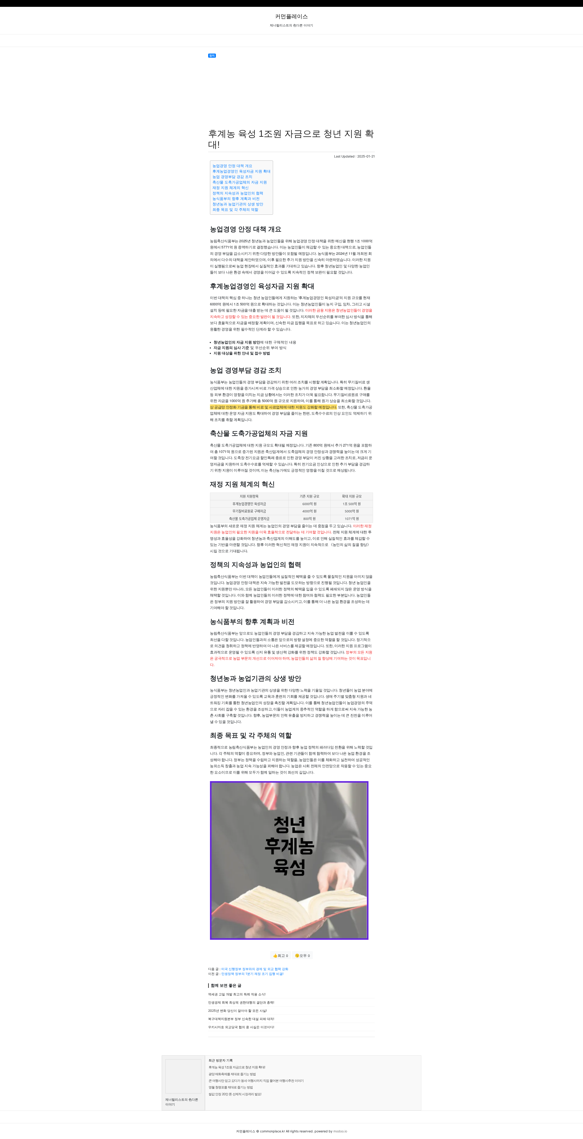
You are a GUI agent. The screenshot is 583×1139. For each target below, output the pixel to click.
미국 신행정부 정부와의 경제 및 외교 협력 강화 (254, 969)
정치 (212, 55)
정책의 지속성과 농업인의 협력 (237, 193)
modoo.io (340, 1131)
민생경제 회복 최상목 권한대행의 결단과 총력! (241, 1002)
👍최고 (280, 955)
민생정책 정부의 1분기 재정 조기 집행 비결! (252, 974)
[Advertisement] (291, 92)
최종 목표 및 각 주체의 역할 (235, 209)
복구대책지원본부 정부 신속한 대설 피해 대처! (241, 1019)
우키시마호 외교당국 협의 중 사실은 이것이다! (241, 1027)
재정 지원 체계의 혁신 (230, 187)
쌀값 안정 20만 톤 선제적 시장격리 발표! (235, 1094)
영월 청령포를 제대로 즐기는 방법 (231, 1087)
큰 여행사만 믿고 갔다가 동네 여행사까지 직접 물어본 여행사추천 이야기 (256, 1080)
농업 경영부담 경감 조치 (232, 176)
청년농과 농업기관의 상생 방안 (237, 204)
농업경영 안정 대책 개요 (232, 165)
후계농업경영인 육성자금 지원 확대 (241, 171)
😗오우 (302, 955)
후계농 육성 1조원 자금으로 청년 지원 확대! (237, 1067)
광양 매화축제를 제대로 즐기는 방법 (232, 1074)
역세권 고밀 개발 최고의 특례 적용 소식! (237, 994)
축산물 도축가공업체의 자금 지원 (239, 182)
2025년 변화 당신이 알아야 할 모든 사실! (237, 1010)
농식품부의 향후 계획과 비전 (236, 198)
